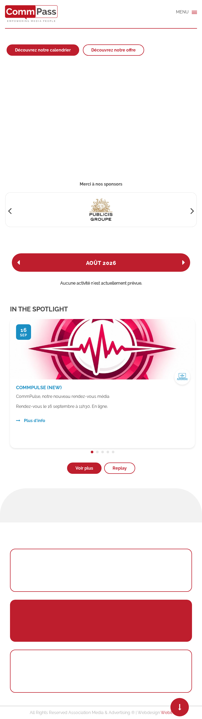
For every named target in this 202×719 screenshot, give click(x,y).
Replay (120, 468)
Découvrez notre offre (113, 50)
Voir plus (84, 468)
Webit (166, 712)
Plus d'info (34, 415)
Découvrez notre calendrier (43, 50)
